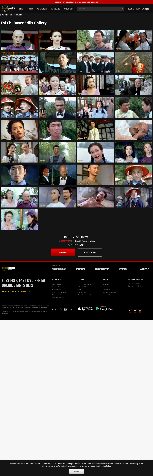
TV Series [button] (30, 8)
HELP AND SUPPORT (135, 279)
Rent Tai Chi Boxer (76, 236)
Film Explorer (81, 292)
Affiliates (106, 287)
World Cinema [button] (42, 8)
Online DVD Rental (83, 287)
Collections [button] (68, 8)
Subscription (56, 290)
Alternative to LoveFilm (84, 295)
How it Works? (57, 284)
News (79, 290)
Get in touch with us (134, 286)
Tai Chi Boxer (7, 15)
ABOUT (105, 279)
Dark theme (140, 8)
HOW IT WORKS (58, 279)
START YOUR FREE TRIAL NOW (77, 2)
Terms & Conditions (109, 292)
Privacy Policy (107, 295)
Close (76, 471)
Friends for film (57, 295)
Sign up (63, 252)
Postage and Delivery (59, 292)
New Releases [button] (55, 8)
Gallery (19, 15)
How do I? (55, 287)
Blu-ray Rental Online (84, 284)
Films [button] (21, 8)
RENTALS (81, 279)
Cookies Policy (105, 466)
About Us (106, 284)
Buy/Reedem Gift (57, 298)
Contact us (106, 290)
